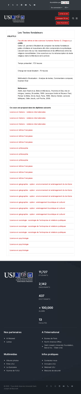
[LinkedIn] (21, 5)
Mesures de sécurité (52, 371)
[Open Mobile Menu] (77, 18)
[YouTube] (26, 5)
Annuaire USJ (50, 364)
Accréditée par (55, 2)
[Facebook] (8, 5)
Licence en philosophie (19, 148)
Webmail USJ (49, 367)
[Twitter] (13, 5)
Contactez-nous (50, 360)
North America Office (52, 342)
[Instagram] (17, 5)
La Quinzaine (11, 367)
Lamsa (8, 342)
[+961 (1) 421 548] (30, 5)
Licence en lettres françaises (21, 130)
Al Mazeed (10, 338)
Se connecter (56, 7)
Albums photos (12, 360)
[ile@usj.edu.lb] (34, 5)
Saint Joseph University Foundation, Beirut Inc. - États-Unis (58, 346)
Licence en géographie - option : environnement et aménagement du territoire (41, 184)
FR (66, 7)
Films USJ (10, 364)
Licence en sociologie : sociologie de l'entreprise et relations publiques (38, 220)
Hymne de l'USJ (13, 371)
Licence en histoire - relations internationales (28, 112)
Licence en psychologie (19, 238)
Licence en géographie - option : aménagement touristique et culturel (37, 202)
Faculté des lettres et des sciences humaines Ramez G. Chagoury (44, 41)
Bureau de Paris (50, 338)
